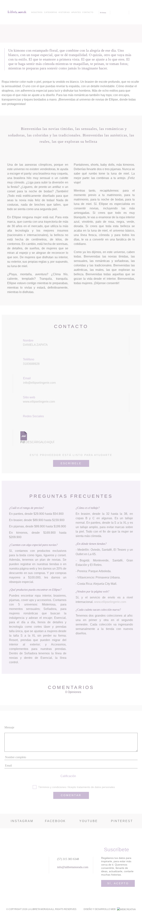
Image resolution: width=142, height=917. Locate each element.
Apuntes (76, 12)
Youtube (88, 821)
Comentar (71, 795)
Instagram (22, 821)
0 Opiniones (73, 692)
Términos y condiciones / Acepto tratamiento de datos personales (76, 787)
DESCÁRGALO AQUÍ (40, 442)
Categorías (50, 12)
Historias (64, 12)
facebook (55, 821)
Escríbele (71, 463)
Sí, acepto (118, 883)
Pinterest (122, 821)
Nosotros (37, 12)
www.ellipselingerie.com (39, 401)
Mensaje (9, 727)
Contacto (87, 12)
